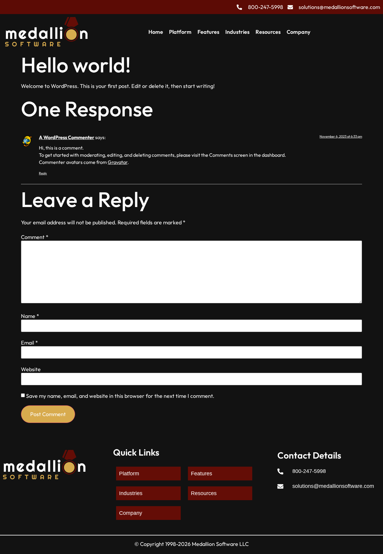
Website (31, 369)
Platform (180, 31)
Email (29, 343)
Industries (237, 31)
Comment (34, 237)
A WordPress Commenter (66, 137)
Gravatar (117, 162)
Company (298, 31)
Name (30, 316)
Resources (268, 31)
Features (208, 31)
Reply (43, 173)
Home (155, 31)
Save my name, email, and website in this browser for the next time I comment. (120, 396)
